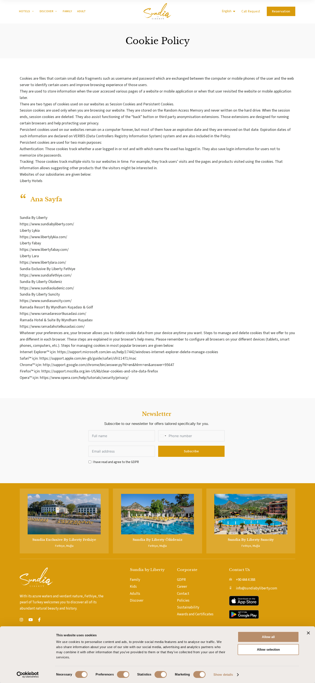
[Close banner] (308, 632)
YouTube (30, 620)
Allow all (268, 637)
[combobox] (162, 435)
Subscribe (191, 451)
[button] (251, 11)
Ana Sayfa (46, 199)
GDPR (135, 462)
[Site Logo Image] (157, 11)
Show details (223, 674)
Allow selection (268, 649)
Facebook (39, 620)
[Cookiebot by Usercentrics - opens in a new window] (27, 674)
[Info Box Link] (64, 521)
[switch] (123, 674)
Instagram (21, 620)
